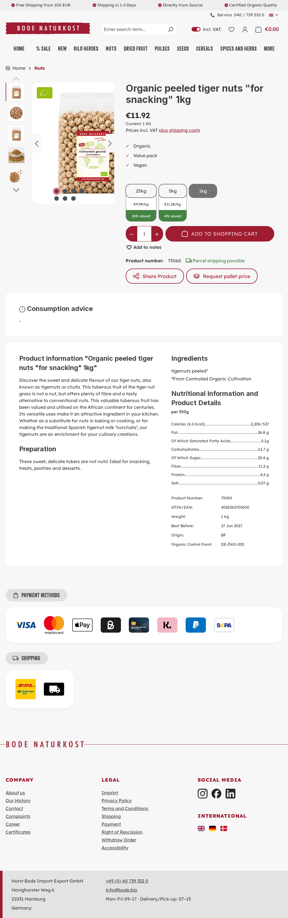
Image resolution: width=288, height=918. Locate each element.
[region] (60, 143)
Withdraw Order (119, 840)
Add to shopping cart (224, 234)
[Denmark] (224, 828)
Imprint (110, 792)
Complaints (18, 816)
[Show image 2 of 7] (65, 191)
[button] (201, 828)
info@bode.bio (121, 890)
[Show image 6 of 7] (65, 198)
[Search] (170, 29)
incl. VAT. (206, 29)
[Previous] (36, 143)
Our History (18, 800)
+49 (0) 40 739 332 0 (127, 881)
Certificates (18, 832)
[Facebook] (216, 794)
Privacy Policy (117, 800)
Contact (14, 808)
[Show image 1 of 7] (56, 191)
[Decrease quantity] (132, 233)
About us (15, 792)
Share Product (160, 276)
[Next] (110, 143)
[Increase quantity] (157, 233)
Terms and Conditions (125, 808)
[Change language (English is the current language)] (273, 15)
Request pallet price (226, 276)
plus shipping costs (179, 130)
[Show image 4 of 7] (82, 191)
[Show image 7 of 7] (73, 198)
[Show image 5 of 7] (56, 198)
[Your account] (245, 29)
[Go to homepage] (48, 28)
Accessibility (115, 848)
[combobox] (139, 29)
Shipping (111, 816)
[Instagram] (203, 794)
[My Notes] (231, 29)
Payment (111, 824)
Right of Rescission (122, 832)
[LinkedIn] (230, 794)
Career (13, 824)
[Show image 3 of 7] (73, 191)
